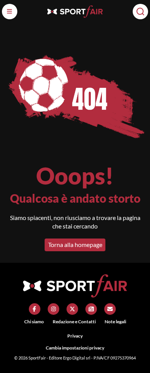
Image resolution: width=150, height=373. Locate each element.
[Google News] (91, 309)
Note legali (115, 321)
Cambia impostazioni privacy (75, 348)
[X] (72, 309)
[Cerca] (140, 11)
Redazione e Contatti (74, 321)
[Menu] (9, 11)
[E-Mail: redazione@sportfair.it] (110, 309)
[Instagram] (53, 309)
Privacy (75, 336)
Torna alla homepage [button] (75, 244)
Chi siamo (34, 321)
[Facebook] (34, 309)
